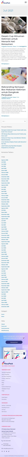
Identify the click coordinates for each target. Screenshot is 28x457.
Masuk (3, 324)
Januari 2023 (4, 233)
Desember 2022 (5, 235)
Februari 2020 (4, 304)
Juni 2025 (3, 187)
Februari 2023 (4, 231)
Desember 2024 (5, 199)
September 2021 (5, 266)
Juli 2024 (3, 210)
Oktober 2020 (4, 287)
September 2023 (5, 216)
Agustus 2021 (4, 268)
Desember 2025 (5, 176)
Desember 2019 (5, 306)
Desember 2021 (5, 260)
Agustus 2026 (4, 160)
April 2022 (3, 252)
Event (2, 314)
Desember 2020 (5, 283)
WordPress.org (5, 330)
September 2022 (5, 241)
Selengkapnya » (5, 63)
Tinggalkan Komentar (6, 46)
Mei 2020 (3, 298)
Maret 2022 (4, 254)
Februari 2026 (4, 172)
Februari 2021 (4, 279)
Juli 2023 (3, 220)
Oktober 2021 (4, 264)
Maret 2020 (4, 302)
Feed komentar (5, 328)
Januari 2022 (4, 258)
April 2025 (3, 191)
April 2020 (3, 300)
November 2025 (5, 178)
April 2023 (3, 227)
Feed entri (4, 326)
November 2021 (5, 262)
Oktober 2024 (4, 204)
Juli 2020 (3, 294)
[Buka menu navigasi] (26, 2)
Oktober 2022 (4, 239)
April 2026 (3, 168)
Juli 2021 (3, 271)
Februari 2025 (4, 195)
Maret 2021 (4, 277)
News (14, 46)
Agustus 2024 (4, 208)
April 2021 (3, 275)
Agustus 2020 (4, 292)
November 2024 (5, 201)
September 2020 (5, 289)
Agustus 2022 (4, 243)
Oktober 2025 (4, 180)
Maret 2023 (4, 229)
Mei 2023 (3, 224)
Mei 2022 (3, 250)
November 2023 (5, 214)
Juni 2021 (3, 273)
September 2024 (5, 206)
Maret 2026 (4, 170)
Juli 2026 (3, 162)
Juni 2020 (3, 296)
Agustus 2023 (4, 218)
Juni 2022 (3, 247)
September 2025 (5, 183)
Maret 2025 (4, 193)
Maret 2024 (4, 212)
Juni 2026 (3, 164)
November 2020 (5, 285)
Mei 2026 (3, 166)
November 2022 (5, 237)
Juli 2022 (3, 245)
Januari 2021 (4, 281)
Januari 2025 (4, 197)
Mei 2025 (3, 189)
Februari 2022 (4, 256)
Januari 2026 (4, 174)
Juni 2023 (3, 222)
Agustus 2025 (4, 185)
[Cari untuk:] (14, 121)
